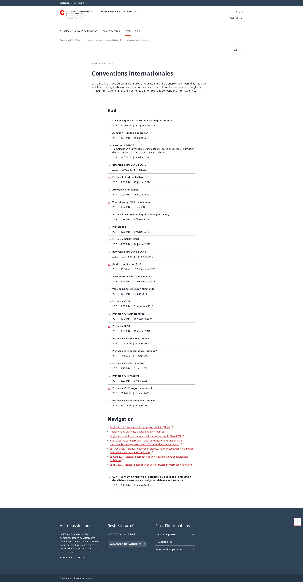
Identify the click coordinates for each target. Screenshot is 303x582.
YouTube (116, 534)
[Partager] (241, 49)
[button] (65, 31)
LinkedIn (131, 534)
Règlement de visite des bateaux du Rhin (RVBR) (136, 431)
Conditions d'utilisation (70, 578)
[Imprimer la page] (235, 49)
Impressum (88, 578)
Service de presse (166, 534)
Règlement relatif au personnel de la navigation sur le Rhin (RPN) (145, 436)
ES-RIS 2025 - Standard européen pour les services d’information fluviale (149, 464)
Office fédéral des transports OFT (119, 11)
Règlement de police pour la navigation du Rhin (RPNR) (140, 427)
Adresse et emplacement (170, 549)
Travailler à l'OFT (165, 541)
